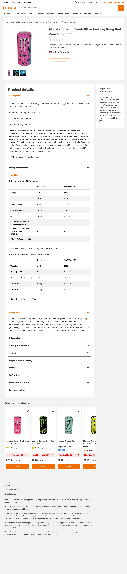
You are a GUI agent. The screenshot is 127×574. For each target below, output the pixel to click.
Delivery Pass (63, 14)
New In (98, 13)
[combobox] (68, 8)
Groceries (7, 13)
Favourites (21, 13)
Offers (41, 13)
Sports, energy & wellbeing (47, 22)
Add (17, 466)
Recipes (50, 13)
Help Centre (16, 2)
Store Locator (29, 2)
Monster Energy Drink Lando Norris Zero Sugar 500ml (93, 444)
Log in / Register (116, 2)
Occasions (76, 13)
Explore (6, 2)
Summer (88, 13)
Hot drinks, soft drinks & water (19, 22)
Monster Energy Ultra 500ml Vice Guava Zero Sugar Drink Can (67, 444)
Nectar (32, 13)
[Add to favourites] (27, 410)
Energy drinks (68, 22)
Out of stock (59, 61)
